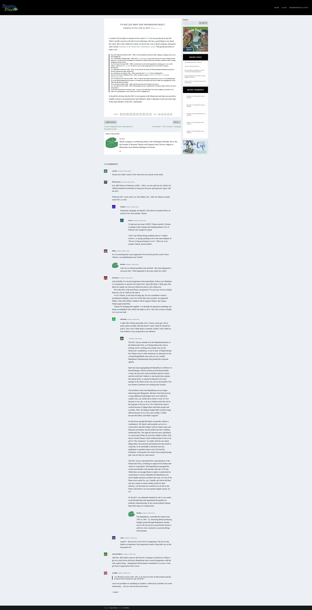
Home (276, 7)
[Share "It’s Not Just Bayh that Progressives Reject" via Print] (150, 114)
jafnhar (188, 122)
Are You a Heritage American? (192, 66)
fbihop (114, 251)
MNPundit (123, 319)
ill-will (147, 38)
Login (284, 7)
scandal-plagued (143, 58)
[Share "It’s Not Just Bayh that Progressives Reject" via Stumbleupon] (143, 114)
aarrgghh (114, 573)
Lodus (122, 538)
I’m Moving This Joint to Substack (193, 62)
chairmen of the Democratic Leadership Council (137, 47)
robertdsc (114, 171)
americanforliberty (117, 554)
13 (152, 28)
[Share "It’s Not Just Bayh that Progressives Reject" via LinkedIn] (137, 114)
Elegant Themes (113, 607)
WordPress (126, 607)
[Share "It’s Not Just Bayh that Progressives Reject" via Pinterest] (134, 114)
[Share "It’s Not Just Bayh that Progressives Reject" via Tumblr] (130, 114)
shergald (122, 207)
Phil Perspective (116, 182)
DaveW (130, 220)
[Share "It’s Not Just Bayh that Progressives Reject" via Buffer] (140, 114)
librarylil (189, 105)
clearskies (189, 113)
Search (185, 20)
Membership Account (298, 7)
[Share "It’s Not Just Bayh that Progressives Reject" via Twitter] (124, 114)
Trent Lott (147, 73)
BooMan (134, 28)
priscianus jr (115, 277)
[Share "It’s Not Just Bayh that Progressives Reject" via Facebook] (121, 114)
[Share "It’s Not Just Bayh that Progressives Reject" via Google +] (127, 114)
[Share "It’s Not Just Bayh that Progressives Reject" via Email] (147, 114)
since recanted (126, 65)
